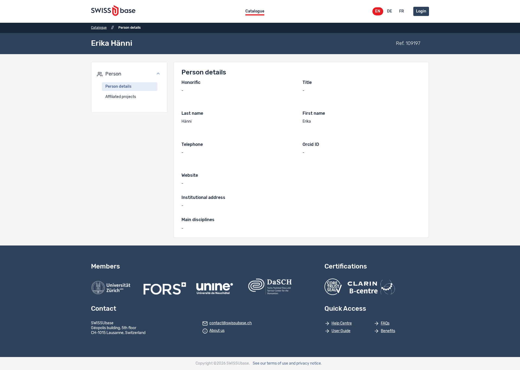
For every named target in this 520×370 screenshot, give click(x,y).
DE (389, 11)
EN (377, 11)
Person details (118, 87)
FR (401, 11)
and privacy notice (305, 363)
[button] (129, 74)
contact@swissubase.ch (230, 323)
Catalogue (254, 11)
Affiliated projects (120, 97)
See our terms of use (270, 363)
